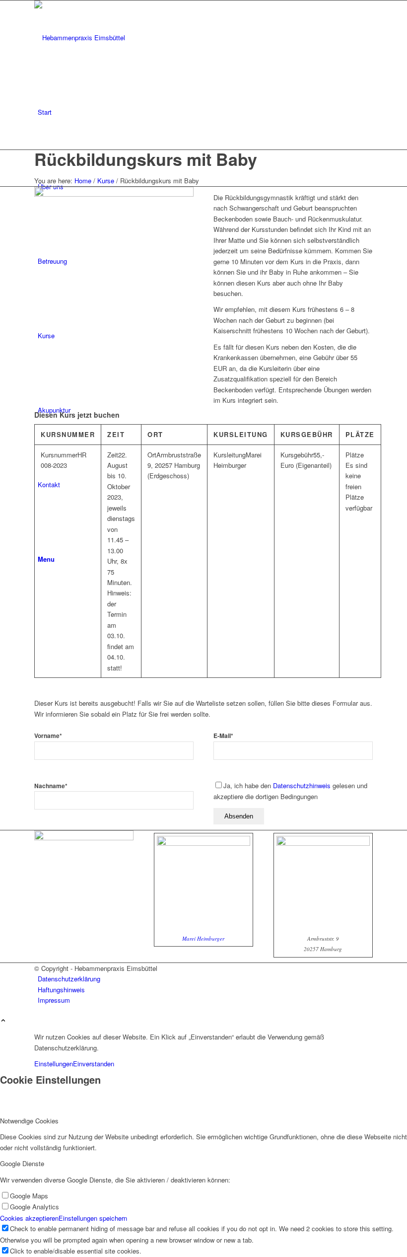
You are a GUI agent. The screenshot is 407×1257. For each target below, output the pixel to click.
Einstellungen (53, 1063)
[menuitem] (205, 112)
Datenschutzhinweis (302, 785)
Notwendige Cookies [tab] (29, 1120)
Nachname (51, 786)
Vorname (48, 736)
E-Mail (223, 736)
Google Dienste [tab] (22, 1163)
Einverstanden (93, 1063)
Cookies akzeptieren (29, 1218)
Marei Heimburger (203, 938)
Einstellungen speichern (93, 1218)
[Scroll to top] (3, 1021)
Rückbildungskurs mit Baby (145, 159)
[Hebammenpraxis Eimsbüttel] (108, 37)
